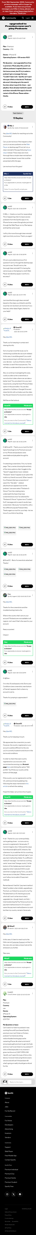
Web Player (9, 1151)
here (8, 767)
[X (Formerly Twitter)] (13, 1194)
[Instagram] (7, 1194)
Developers (9, 1125)
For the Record (10, 1111)
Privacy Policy (8, 1215)
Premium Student (11, 1182)
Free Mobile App (10, 1155)
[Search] (22, 18)
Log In (28, 18)
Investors (8, 1133)
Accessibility (15, 1221)
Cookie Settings (9, 1218)
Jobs (6, 1107)
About (7, 1102)
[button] (32, 37)
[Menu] (32, 18)
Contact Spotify (10, 1160)
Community (11, 18)
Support (8, 1147)
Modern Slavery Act (10, 1224)
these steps (23, 11)
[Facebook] (20, 1194)
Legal (6, 1209)
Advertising (9, 1129)
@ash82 (9, 133)
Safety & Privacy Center (10, 1212)
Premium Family (10, 1178)
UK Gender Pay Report (10, 1231)
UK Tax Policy (8, 1228)
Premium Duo (9, 1174)
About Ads (7, 1221)
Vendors (8, 1137)
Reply (27, 107)
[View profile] (5, 37)
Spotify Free (9, 1186)
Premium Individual (11, 1169)
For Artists (8, 1120)
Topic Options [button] (17, 113)
